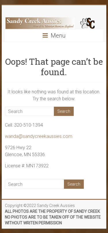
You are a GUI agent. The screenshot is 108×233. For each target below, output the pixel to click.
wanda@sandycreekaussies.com (38, 136)
